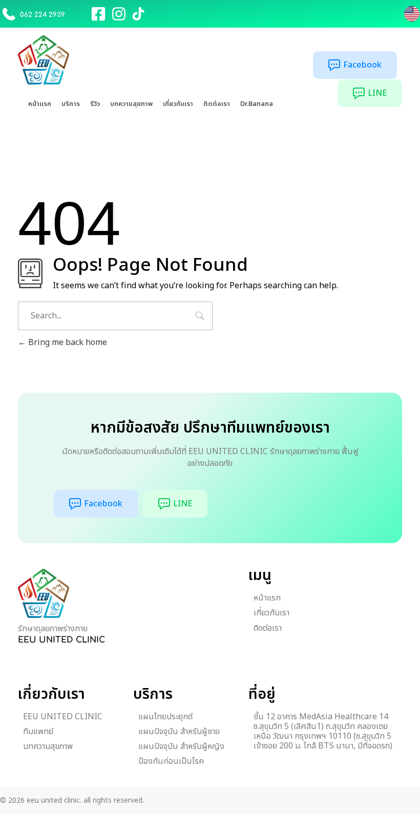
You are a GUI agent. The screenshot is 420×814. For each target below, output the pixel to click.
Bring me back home (66, 342)
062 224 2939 (42, 14)
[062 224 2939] (8, 14)
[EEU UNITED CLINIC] (43, 593)
